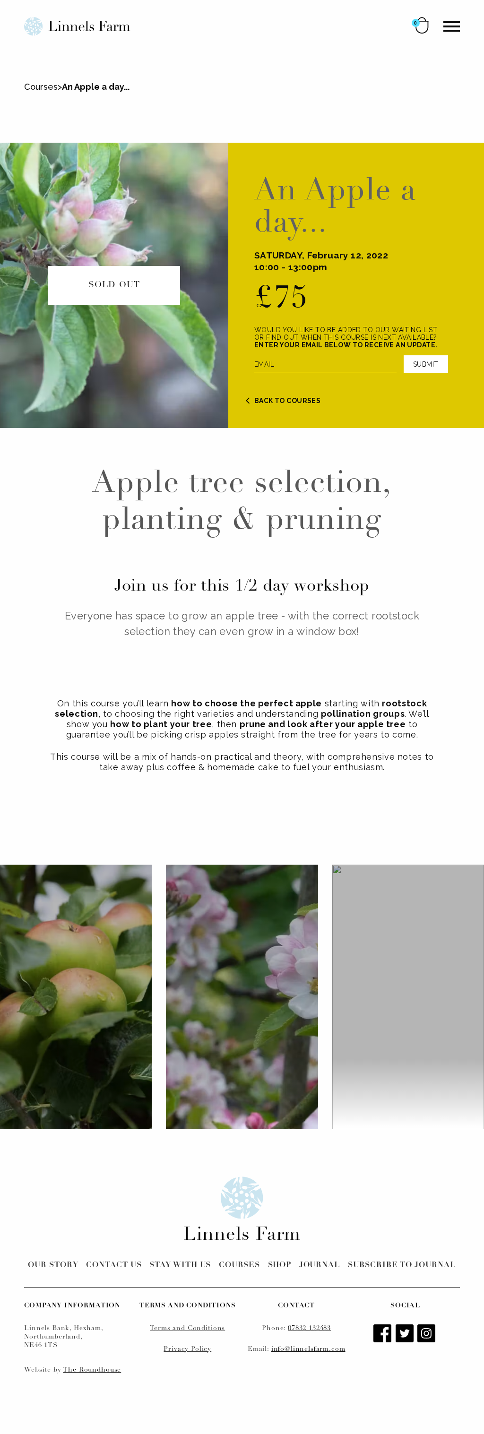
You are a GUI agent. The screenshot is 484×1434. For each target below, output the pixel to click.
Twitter (405, 1334)
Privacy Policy (187, 1349)
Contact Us (114, 1265)
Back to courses (287, 400)
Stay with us (180, 1265)
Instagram (427, 1334)
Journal (320, 1265)
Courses (41, 87)
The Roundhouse (92, 1370)
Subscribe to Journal (402, 1265)
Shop (280, 1265)
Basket (422, 25)
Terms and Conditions (187, 1328)
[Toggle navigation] (451, 26)
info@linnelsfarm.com (308, 1349)
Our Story (53, 1265)
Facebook (383, 1334)
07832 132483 (309, 1328)
